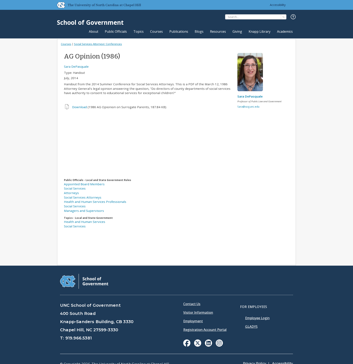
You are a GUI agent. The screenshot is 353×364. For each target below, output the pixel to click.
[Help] (293, 17)
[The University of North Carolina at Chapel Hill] (59, 5)
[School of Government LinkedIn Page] (208, 345)
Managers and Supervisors (84, 211)
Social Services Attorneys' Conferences (98, 44)
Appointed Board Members (84, 184)
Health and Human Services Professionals (95, 202)
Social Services (75, 188)
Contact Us (191, 304)
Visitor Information (198, 312)
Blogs (199, 31)
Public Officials (116, 31)
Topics (138, 31)
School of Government (90, 22)
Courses (156, 31)
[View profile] (251, 73)
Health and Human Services (84, 222)
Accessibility (278, 5)
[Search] (283, 16)
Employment (193, 321)
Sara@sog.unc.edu (248, 106)
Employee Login (257, 318)
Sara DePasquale (76, 66)
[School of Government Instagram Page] (219, 345)
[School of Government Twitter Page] (197, 345)
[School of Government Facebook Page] (186, 345)
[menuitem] (186, 343)
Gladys (251, 326)
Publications (178, 31)
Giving (237, 31)
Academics (285, 31)
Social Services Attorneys (82, 197)
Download (79, 107)
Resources (218, 31)
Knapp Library (259, 31)
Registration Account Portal (205, 329)
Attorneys (71, 193)
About (93, 31)
